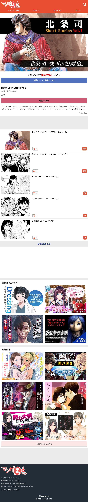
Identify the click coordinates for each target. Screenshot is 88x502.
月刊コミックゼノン (14, 478)
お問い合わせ (5, 483)
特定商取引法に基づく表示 (9, 486)
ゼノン (78, 10)
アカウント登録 (13, 10)
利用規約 (4, 481)
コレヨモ (4, 490)
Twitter (18, 490)
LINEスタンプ (11, 490)
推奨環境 (22, 483)
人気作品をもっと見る (44, 444)
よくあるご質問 (14, 483)
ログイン (36, 10)
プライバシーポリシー (14, 481)
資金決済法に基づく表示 (25, 486)
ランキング (58, 10)
